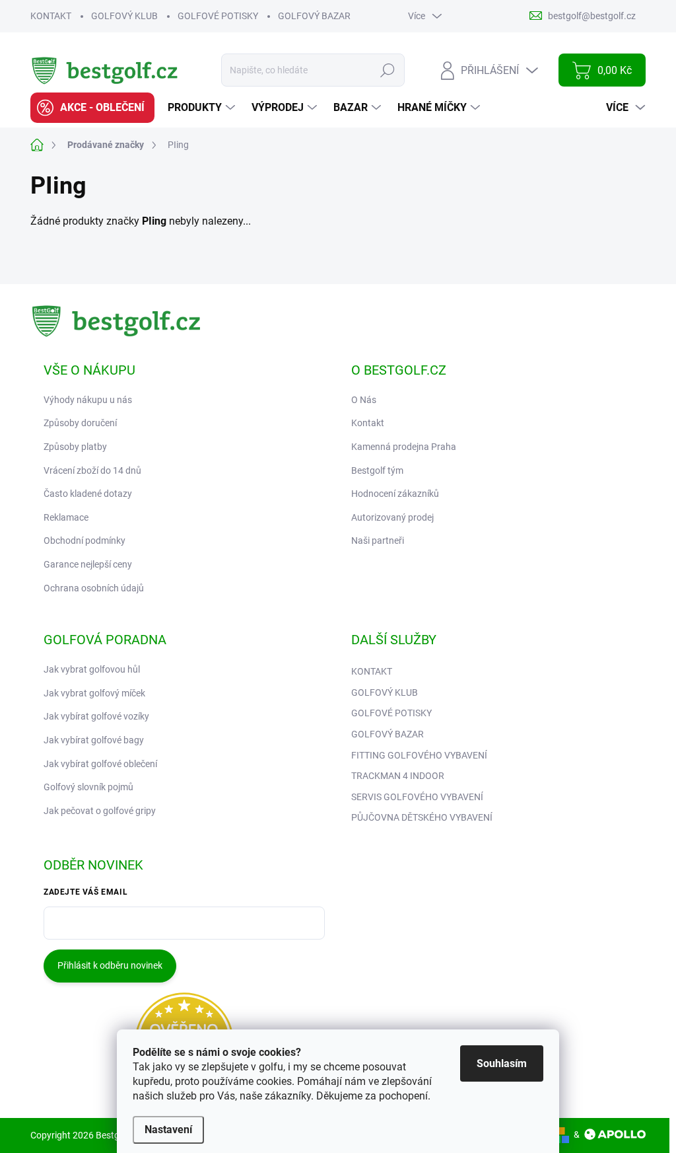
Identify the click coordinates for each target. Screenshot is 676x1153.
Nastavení (168, 1129)
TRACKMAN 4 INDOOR (397, 775)
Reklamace (66, 517)
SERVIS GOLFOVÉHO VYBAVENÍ (417, 797)
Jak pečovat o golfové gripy (100, 810)
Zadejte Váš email (85, 892)
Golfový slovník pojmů (88, 787)
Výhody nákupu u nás (88, 399)
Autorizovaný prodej (392, 517)
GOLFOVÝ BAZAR (314, 16)
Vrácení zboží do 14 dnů (92, 470)
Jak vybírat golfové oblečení (100, 764)
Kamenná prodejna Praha (403, 446)
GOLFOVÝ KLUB (124, 16)
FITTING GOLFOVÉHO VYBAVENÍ (419, 755)
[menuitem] (92, 108)
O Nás (363, 399)
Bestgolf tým (377, 470)
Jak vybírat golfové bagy (94, 740)
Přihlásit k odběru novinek (109, 965)
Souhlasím (502, 1063)
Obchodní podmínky (84, 540)
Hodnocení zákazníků (395, 493)
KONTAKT (50, 16)
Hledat (387, 70)
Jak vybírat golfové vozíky (96, 716)
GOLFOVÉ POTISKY (218, 16)
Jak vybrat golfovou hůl (92, 669)
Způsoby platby (75, 446)
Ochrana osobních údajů (94, 588)
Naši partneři (377, 540)
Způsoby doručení (80, 423)
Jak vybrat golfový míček (94, 693)
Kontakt (367, 423)
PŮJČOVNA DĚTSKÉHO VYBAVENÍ (421, 817)
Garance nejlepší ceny (88, 564)
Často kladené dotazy (88, 493)
